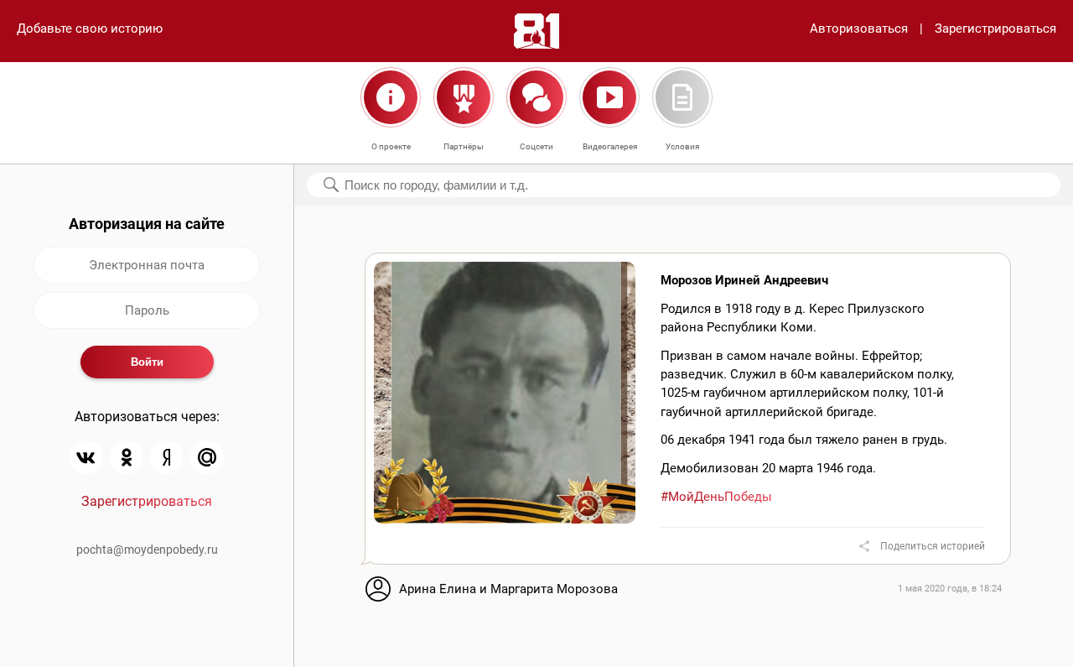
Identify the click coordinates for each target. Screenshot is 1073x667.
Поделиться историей (932, 546)
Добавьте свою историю (90, 28)
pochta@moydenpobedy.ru (147, 549)
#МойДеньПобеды (716, 496)
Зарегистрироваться (995, 28)
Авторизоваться (859, 28)
